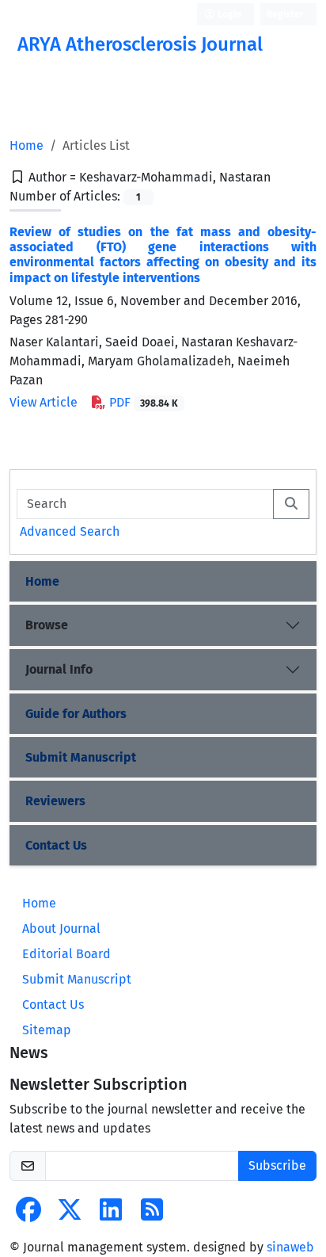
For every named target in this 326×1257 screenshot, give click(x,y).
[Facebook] (28, 1214)
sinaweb (290, 1247)
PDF (142, 402)
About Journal (61, 928)
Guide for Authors (76, 713)
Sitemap (46, 1029)
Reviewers (55, 800)
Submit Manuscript (80, 757)
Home (26, 145)
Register (285, 14)
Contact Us (56, 845)
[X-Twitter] (70, 1214)
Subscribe (277, 1165)
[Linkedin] (111, 1214)
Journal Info (59, 669)
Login (228, 14)
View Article (43, 402)
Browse (46, 624)
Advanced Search (69, 531)
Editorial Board (66, 953)
